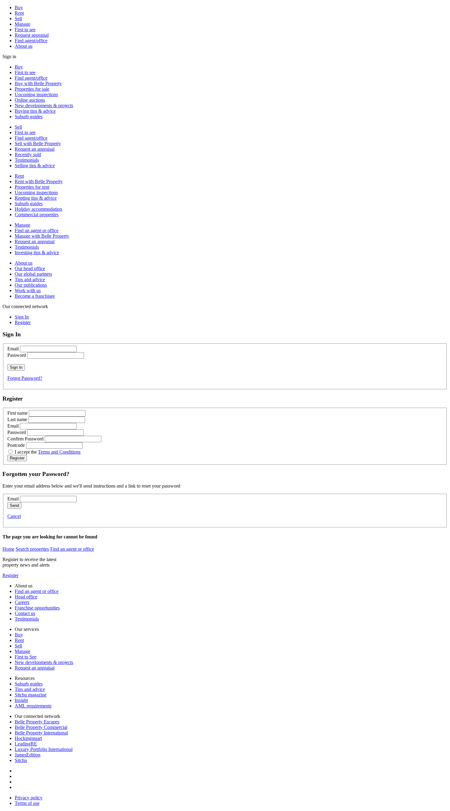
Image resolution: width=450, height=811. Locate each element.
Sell (18, 18)
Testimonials (27, 160)
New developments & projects (44, 105)
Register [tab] (23, 322)
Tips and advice (30, 279)
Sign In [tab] (22, 316)
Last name (17, 419)
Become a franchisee (35, 296)
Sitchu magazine (31, 694)
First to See (25, 656)
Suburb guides (29, 116)
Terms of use (27, 803)
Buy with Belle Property (38, 83)
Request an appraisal (34, 149)
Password (16, 355)
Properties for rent (32, 187)
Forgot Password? (24, 378)
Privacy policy (29, 797)
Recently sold (28, 154)
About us (23, 46)
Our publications (31, 285)
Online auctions (30, 100)
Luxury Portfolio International (44, 749)
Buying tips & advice (35, 111)
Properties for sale (32, 89)
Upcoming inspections (36, 94)
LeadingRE (26, 743)
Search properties (32, 549)
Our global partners (33, 274)
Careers (22, 602)
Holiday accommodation (38, 209)
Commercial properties (36, 214)
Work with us (28, 290)
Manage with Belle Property (42, 236)
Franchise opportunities (37, 607)
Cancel (14, 516)
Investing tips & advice (37, 252)
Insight (21, 700)
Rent (19, 13)
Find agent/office (31, 40)
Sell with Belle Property (38, 143)
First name (17, 413)
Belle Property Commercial (41, 727)
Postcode (16, 445)
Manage (22, 24)
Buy (19, 7)
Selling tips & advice (35, 165)
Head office (26, 596)
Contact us (25, 613)
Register (10, 575)
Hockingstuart (28, 738)
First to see (25, 29)
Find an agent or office (36, 230)
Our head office (30, 268)
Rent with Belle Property (39, 181)
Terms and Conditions (59, 452)
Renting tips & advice (36, 198)
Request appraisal (32, 35)
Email (13, 348)
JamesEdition (27, 754)
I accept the (48, 452)
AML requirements (33, 705)
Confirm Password (25, 438)
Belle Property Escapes (37, 721)
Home (8, 549)
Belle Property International (41, 732)
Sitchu (21, 760)
